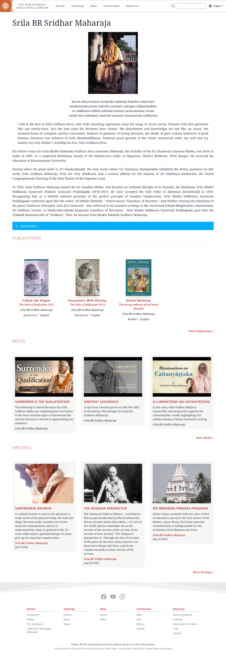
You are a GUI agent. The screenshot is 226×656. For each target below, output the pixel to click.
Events (103, 614)
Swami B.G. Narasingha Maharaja (39, 630)
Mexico (140, 624)
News (93, 5)
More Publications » (201, 331)
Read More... (30, 226)
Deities (30, 619)
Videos (67, 624)
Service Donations (182, 614)
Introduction (33, 614)
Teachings (77, 5)
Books (67, 619)
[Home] (26, 6)
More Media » (205, 438)
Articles (67, 614)
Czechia (140, 628)
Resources (132, 5)
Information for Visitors (185, 624)
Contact (177, 633)
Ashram (60, 5)
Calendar (178, 619)
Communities (112, 5)
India (139, 614)
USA (138, 619)
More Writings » (203, 572)
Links (175, 628)
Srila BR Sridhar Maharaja (31, 543)
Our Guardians (35, 624)
